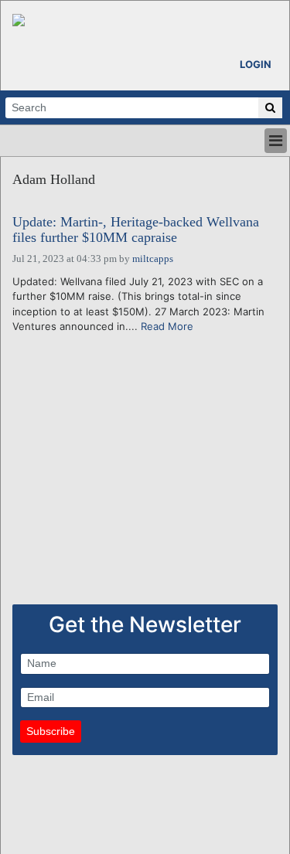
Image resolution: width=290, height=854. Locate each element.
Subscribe (50, 731)
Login (255, 64)
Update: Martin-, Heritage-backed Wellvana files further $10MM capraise (135, 230)
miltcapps (152, 258)
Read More (167, 326)
